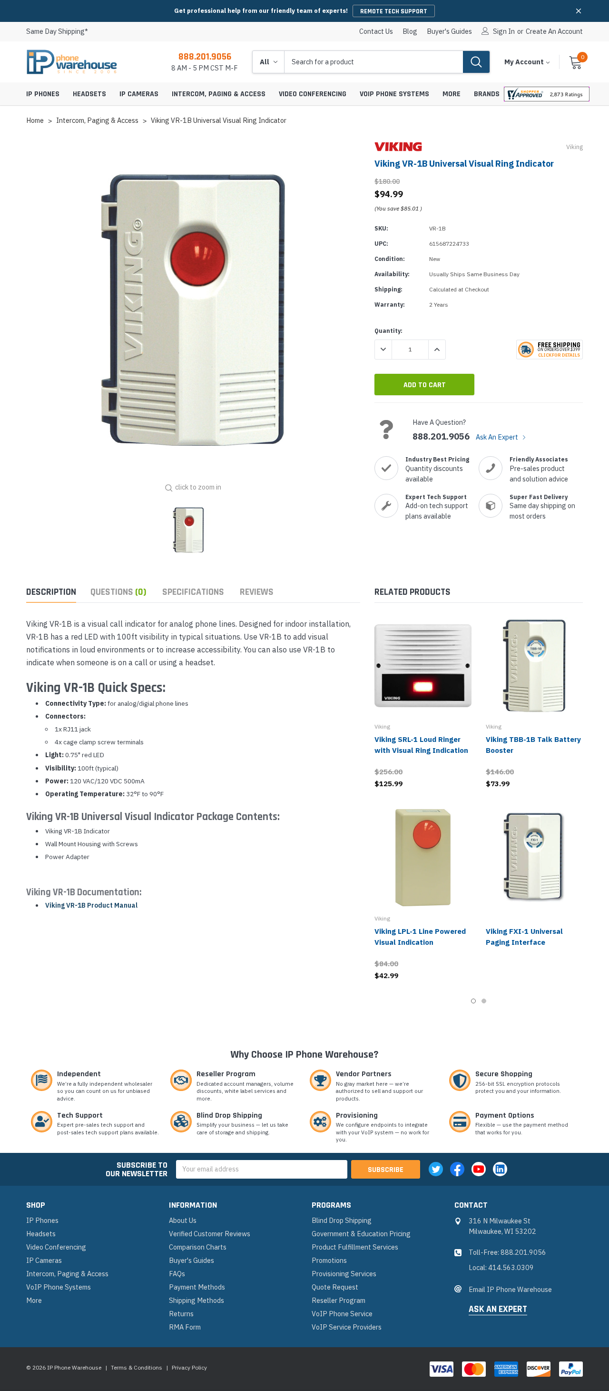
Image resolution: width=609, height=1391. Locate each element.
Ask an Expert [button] (498, 1309)
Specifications (193, 592)
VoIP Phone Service (342, 1313)
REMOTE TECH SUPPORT (393, 11)
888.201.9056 (204, 56)
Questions (118, 592)
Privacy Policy (189, 1367)
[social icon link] (436, 1169)
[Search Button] (476, 62)
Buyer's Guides (449, 31)
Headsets (89, 94)
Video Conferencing (312, 94)
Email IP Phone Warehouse (510, 1289)
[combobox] (374, 62)
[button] (578, 11)
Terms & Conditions (136, 1367)
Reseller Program (338, 1300)
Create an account (554, 31)
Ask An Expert (498, 436)
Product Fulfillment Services (355, 1246)
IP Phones (42, 94)
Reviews (257, 592)
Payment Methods (197, 1286)
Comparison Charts (197, 1246)
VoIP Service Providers (347, 1326)
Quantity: (388, 330)
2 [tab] (483, 1001)
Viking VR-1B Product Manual (91, 905)
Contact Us (376, 31)
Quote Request (335, 1286)
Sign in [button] (504, 31)
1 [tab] (473, 1001)
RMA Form (185, 1326)
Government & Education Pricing (361, 1233)
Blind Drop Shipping (342, 1220)
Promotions (329, 1260)
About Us (182, 1220)
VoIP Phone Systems (394, 94)
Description (51, 592)
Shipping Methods (196, 1300)
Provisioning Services (344, 1273)
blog (410, 31)
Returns (181, 1313)
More (451, 94)
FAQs (177, 1273)
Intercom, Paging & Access (218, 94)
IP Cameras (138, 94)
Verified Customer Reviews (209, 1233)
